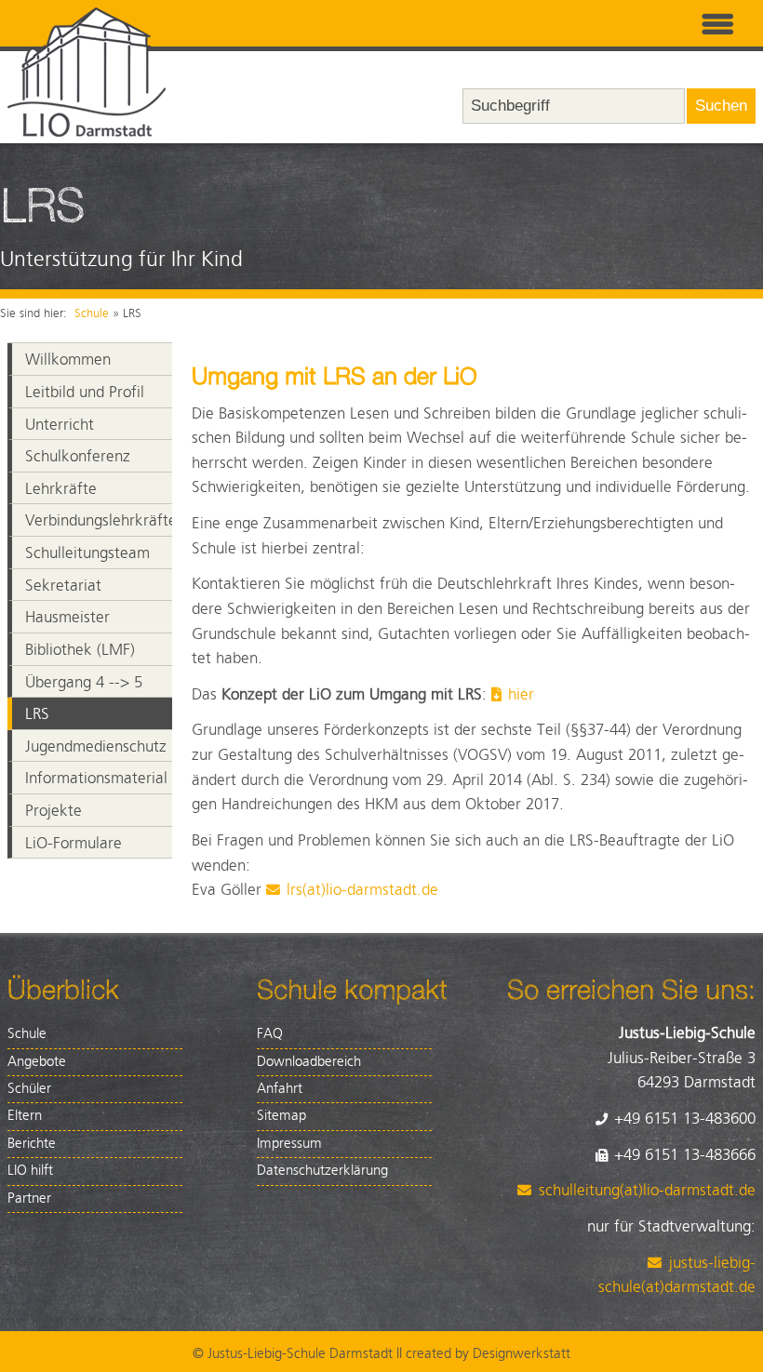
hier (523, 694)
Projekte (53, 811)
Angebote (36, 1062)
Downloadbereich (309, 1062)
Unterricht (59, 425)
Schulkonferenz (77, 456)
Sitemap (281, 1116)
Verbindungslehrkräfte (98, 520)
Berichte (31, 1144)
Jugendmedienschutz (96, 746)
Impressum (289, 1144)
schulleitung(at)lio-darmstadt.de (647, 1190)
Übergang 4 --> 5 (83, 682)
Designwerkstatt (521, 1354)
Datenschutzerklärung (322, 1171)
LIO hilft (30, 1171)
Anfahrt (279, 1089)
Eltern (24, 1116)
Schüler (29, 1089)
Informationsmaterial (96, 778)
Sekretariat (63, 586)
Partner (29, 1198)
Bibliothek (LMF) (80, 650)
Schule (91, 313)
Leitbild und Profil (84, 392)
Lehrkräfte (61, 489)
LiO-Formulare (73, 843)
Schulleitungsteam (87, 553)
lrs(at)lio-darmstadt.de (362, 890)
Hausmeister (67, 617)
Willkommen (68, 360)
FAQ (270, 1034)
